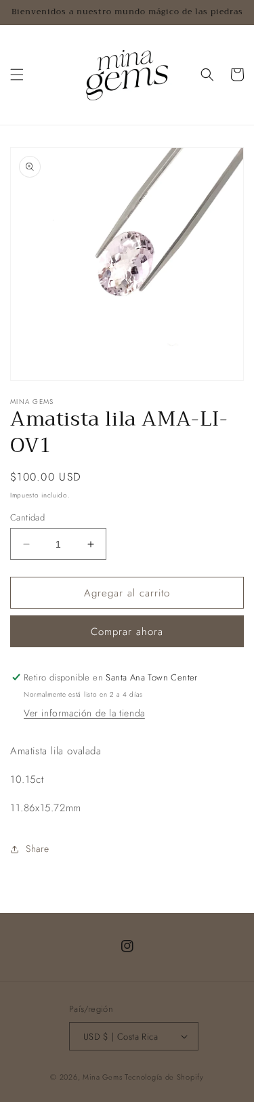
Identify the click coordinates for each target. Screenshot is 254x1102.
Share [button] (37, 848)
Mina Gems (104, 1077)
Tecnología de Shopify (164, 1077)
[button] (17, 74)
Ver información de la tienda (84, 713)
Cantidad (27, 517)
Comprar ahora (127, 631)
